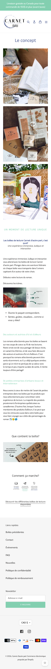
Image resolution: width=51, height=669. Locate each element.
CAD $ (24, 622)
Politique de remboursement (19, 578)
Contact (9, 539)
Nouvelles (10, 562)
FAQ (8, 555)
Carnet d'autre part (19, 656)
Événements (12, 547)
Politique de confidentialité (18, 570)
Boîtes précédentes (15, 532)
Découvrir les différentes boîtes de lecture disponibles (25, 503)
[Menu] (46, 22)
